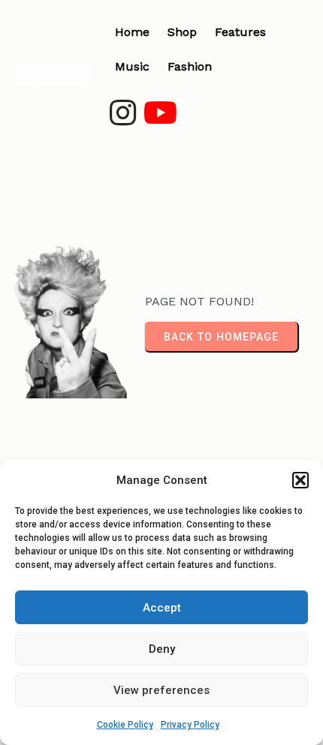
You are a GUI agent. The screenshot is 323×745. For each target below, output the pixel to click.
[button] (300, 480)
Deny (162, 649)
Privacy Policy (190, 724)
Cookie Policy (125, 724)
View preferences (161, 690)
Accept (162, 607)
